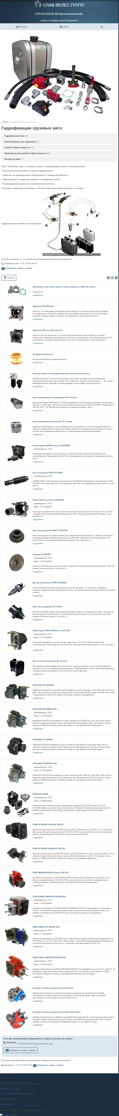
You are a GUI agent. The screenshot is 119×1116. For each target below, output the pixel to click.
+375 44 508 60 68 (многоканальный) (59, 13)
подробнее (38, 295)
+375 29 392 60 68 (28, 263)
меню (65, 26)
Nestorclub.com (38, 1110)
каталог (23, 26)
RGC (50, 449)
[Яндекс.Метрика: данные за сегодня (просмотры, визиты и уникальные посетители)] (9, 1115)
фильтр (10, 277)
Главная (5, 122)
